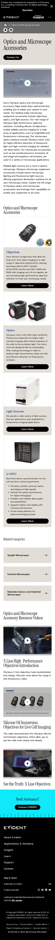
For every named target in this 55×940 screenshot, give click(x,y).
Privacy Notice (26, 924)
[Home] (5, 25)
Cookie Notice (41, 924)
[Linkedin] (46, 890)
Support (9, 862)
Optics (10, 330)
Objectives (13, 252)
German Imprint (40, 928)
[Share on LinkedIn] (11, 30)
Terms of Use (12, 924)
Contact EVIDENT (27, 807)
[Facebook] (42, 890)
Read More (27, 10)
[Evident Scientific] (11, 17)
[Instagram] (39, 890)
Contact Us (13, 57)
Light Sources (15, 411)
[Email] (50, 884)
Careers (8, 868)
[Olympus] (38, 18)
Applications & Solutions (19, 843)
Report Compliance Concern (18, 928)
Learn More (27, 285)
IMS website (17, 900)
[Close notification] (51, 6)
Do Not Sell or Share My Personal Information (27, 932)
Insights (8, 850)
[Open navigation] (50, 17)
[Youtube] (50, 890)
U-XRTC (11, 474)
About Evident (12, 837)
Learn (7, 856)
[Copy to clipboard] (5, 30)
